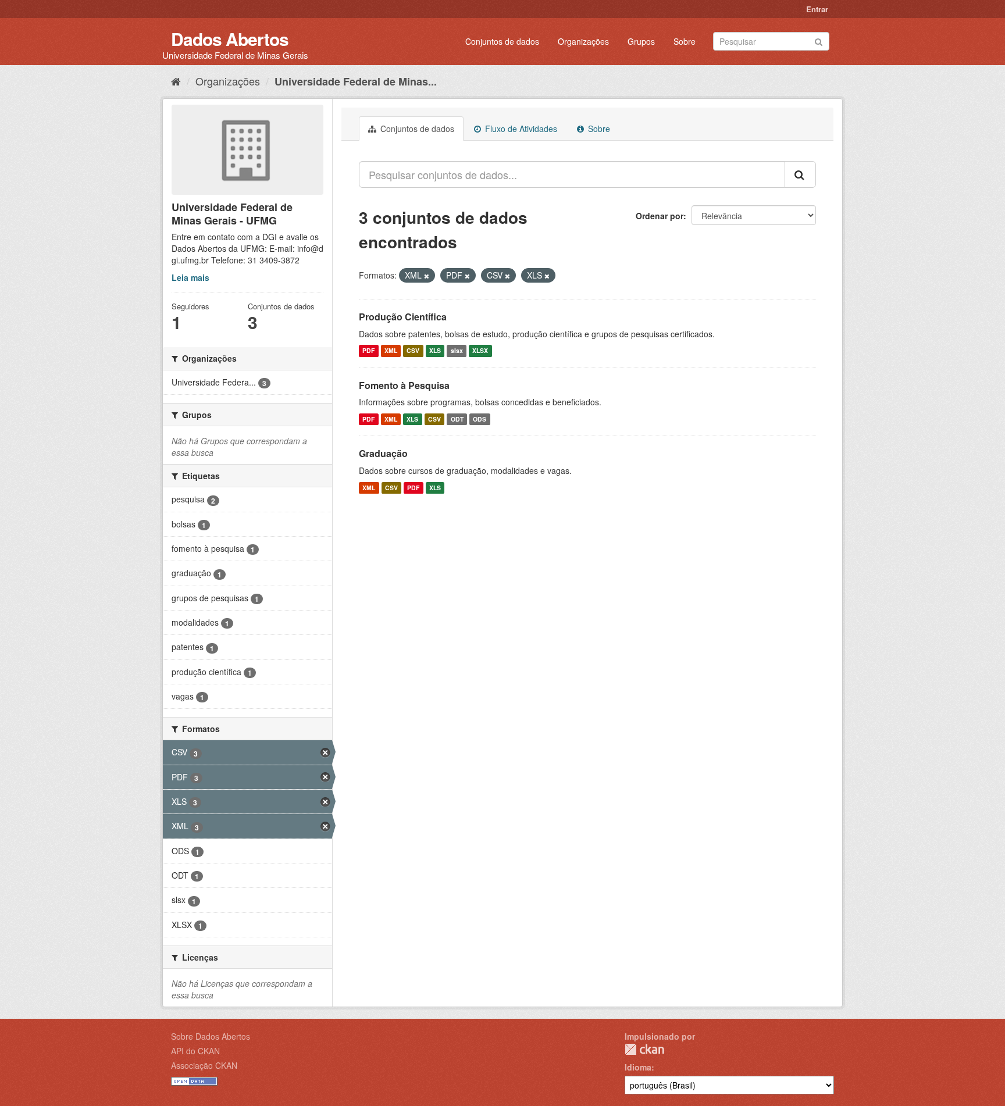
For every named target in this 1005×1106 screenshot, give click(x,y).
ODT (457, 419)
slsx (457, 351)
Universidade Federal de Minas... (356, 81)
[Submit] (819, 40)
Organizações (583, 41)
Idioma (638, 1067)
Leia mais (190, 277)
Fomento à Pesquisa (404, 385)
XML (390, 351)
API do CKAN (195, 1051)
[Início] (176, 80)
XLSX (480, 351)
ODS (479, 419)
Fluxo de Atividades (520, 128)
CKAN (644, 1049)
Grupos (641, 41)
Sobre (684, 41)
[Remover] (426, 275)
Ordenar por (659, 216)
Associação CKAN (204, 1065)
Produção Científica (403, 316)
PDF (368, 351)
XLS (435, 351)
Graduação (383, 453)
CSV (413, 351)
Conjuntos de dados (502, 41)
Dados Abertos (229, 38)
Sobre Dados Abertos (210, 1036)
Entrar (817, 9)
